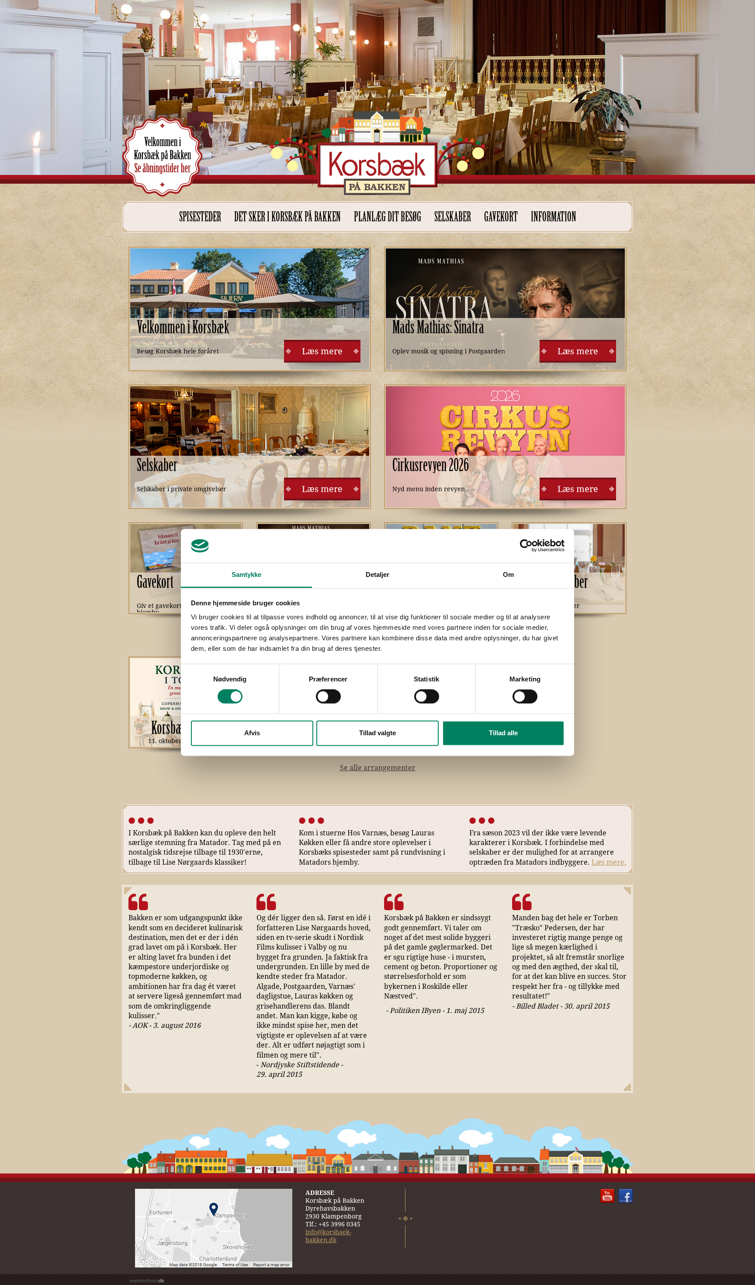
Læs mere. (609, 862)
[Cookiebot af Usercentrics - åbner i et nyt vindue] (526, 545)
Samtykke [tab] (247, 574)
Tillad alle (503, 733)
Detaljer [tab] (378, 574)
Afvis (252, 733)
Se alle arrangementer (378, 768)
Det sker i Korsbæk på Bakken (287, 217)
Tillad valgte (377, 733)
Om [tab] (508, 574)
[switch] (328, 697)
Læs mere (322, 351)
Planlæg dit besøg (387, 217)
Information (553, 217)
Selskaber (452, 217)
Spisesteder (200, 217)
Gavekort (501, 217)
